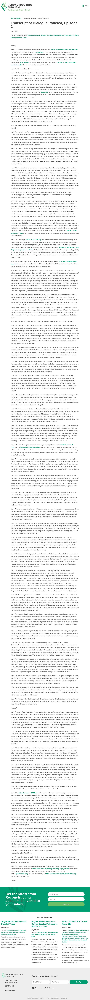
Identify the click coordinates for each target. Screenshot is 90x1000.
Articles (18, 18)
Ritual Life (77, 940)
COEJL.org (34, 793)
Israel (39, 932)
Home (13, 18)
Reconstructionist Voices (42, 934)
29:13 (12, 829)
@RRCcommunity (22, 874)
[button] (86, 6)
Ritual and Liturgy (67, 940)
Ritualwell (39, 52)
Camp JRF (44, 92)
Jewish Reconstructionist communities (64, 50)
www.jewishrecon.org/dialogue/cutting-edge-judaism (50, 869)
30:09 (12, 857)
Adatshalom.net (23, 793)
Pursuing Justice (13, 932)
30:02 (12, 850)
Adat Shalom (24, 62)
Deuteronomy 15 (16, 810)
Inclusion (71, 932)
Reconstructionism (10, 934)
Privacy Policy (63, 998)
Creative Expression (13, 930)
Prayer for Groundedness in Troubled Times (13, 922)
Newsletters (78, 932)
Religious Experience (81, 938)
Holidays (64, 932)
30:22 (12, 866)
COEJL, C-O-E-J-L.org (33, 240)
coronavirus (71, 930)
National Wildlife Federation (30, 447)
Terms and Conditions (52, 998)
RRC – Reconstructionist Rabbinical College (61, 874)
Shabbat (64, 942)
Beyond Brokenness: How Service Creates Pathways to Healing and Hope (44, 923)
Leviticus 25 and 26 (61, 808)
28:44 (12, 815)
